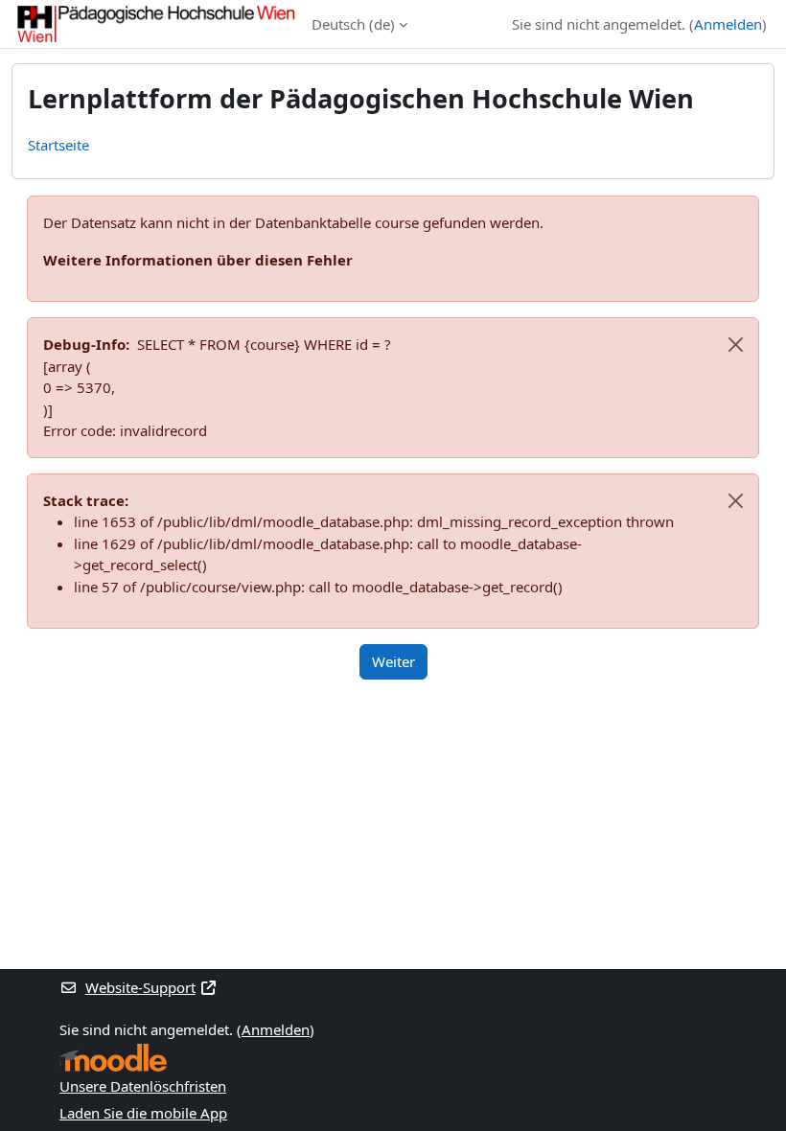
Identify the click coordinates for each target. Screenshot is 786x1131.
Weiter (393, 661)
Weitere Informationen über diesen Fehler (198, 259)
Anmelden (728, 24)
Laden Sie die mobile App (143, 1112)
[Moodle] (113, 1057)
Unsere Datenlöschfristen (142, 1086)
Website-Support (140, 987)
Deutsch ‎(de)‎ (353, 24)
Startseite (58, 144)
